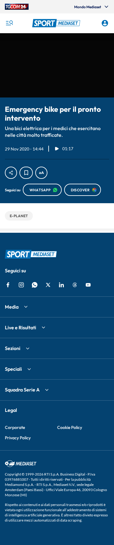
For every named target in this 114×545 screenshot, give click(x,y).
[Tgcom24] (17, 7)
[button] (57, 23)
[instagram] (21, 285)
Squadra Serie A (22, 390)
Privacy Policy (18, 438)
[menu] (9, 23)
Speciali (13, 369)
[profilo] (105, 23)
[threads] (75, 285)
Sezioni (12, 348)
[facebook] (8, 285)
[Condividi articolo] (11, 173)
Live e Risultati (20, 327)
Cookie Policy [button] (69, 427)
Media (12, 307)
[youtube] (88, 285)
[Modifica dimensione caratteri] (41, 173)
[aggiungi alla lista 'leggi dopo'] (26, 173)
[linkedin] (61, 285)
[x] (48, 285)
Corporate (15, 427)
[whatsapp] (35, 285)
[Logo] (57, 23)
